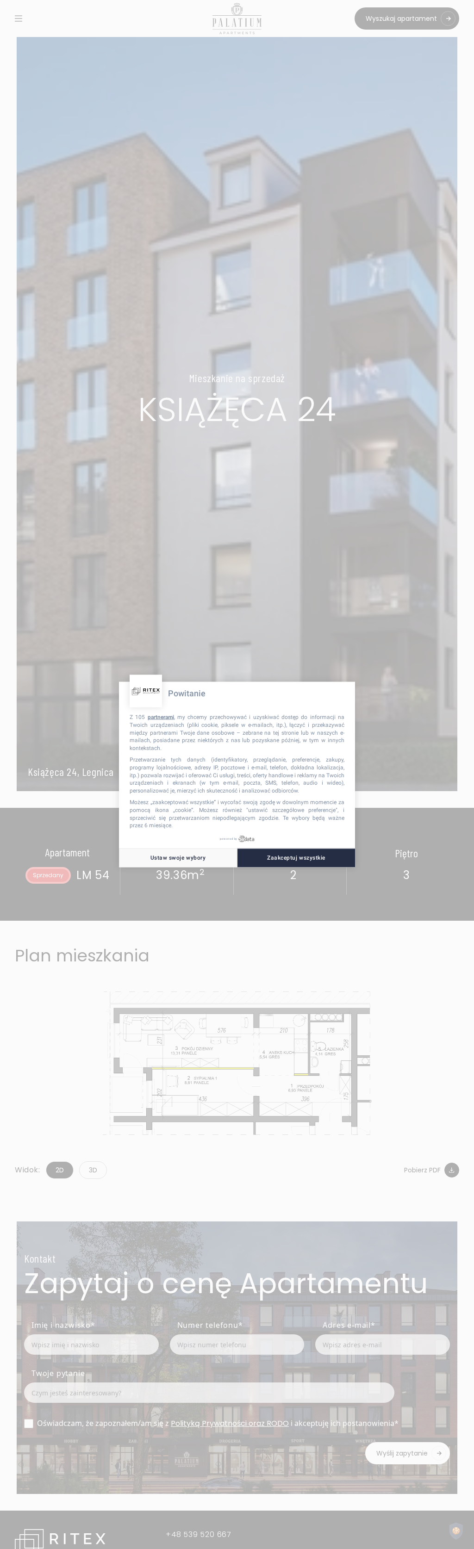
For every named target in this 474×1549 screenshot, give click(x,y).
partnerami (161, 717)
